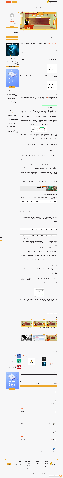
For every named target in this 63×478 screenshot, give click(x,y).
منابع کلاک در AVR (13, 134)
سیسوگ (31, 300)
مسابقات (27, 2)
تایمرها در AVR (13, 112)
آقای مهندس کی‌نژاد (43, 305)
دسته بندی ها (37, 2)
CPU (47, 97)
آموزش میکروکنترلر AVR (50, 43)
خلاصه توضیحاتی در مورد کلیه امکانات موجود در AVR (13, 102)
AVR (54, 12)
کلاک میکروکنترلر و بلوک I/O (12, 96)
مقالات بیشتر (12, 27)
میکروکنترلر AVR (53, 41)
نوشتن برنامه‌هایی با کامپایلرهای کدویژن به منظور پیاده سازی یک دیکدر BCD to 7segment (12, 131)
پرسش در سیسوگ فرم (12, 66)
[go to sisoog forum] (47, 364)
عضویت (9, 464)
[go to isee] (15, 361)
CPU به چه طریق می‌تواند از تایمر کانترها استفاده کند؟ (48, 37)
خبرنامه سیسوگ (16, 32)
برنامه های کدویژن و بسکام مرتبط (11, 126)
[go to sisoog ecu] (15, 356)
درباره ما (19, 2)
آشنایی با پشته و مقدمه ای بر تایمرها (11, 110)
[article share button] (22, 11)
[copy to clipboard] (25, 11)
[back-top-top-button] (1, 240)
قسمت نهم (55, 43)
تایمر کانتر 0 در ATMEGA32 (12, 115)
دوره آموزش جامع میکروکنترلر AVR (47, 12)
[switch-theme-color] (1, 237)
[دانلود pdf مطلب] (21, 11)
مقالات (41, 12)
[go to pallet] (15, 367)
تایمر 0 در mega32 (13, 113)
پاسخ (22, 408)
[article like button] (24, 11)
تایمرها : (54, 35)
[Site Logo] (52, 2)
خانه (41, 2)
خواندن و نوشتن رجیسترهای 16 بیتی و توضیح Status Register (12, 109)
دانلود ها (33, 2)
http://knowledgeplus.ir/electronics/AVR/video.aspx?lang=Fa (46, 452)
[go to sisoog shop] (47, 359)
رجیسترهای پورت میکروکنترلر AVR (11, 98)
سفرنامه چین (23, 2)
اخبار (30, 2)
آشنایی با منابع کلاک (13, 106)
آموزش (52, 12)
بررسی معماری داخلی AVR (12, 123)
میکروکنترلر (38, 12)
